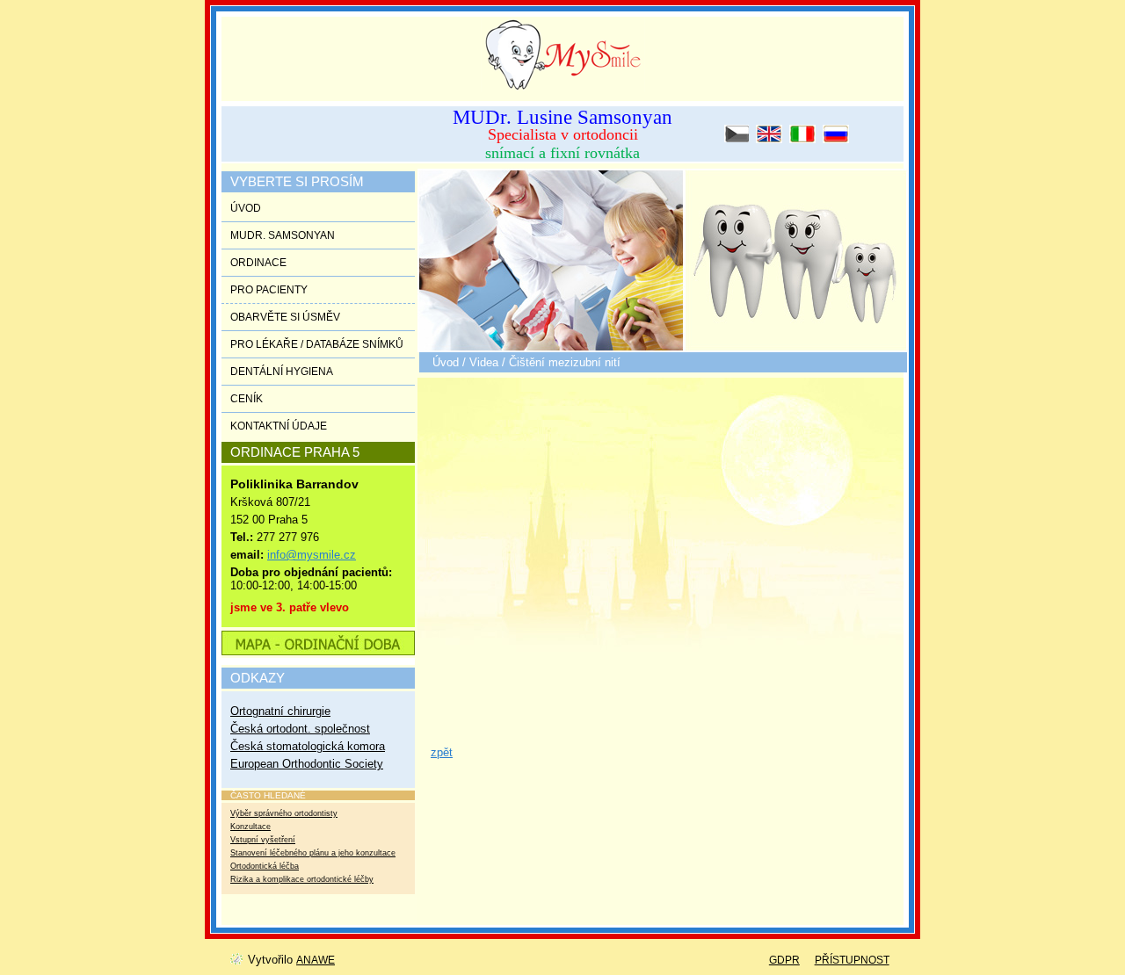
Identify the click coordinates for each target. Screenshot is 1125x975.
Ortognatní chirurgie (280, 711)
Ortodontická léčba (264, 866)
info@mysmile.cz (311, 554)
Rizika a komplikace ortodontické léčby (302, 879)
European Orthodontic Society (306, 763)
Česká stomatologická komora (307, 746)
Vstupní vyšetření (262, 839)
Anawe (315, 960)
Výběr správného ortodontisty (284, 813)
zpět (442, 752)
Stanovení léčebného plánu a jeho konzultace (313, 853)
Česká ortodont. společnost (300, 728)
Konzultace (250, 826)
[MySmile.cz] (554, 51)
